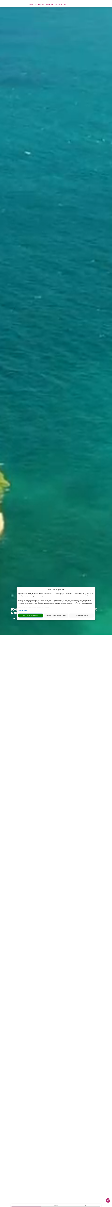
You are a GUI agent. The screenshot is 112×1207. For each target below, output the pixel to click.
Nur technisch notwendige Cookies (56, 615)
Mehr (65, 4)
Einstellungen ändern (81, 615)
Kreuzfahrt (58, 4)
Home (31, 4)
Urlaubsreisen (39, 4)
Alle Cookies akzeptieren (30, 615)
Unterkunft (49, 4)
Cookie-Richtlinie (22, 610)
